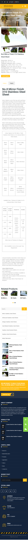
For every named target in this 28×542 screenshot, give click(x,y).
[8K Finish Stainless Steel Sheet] (23, 293)
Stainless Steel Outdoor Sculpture (14, 436)
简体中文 (17, 2)
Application (4, 460)
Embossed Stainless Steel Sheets (10, 317)
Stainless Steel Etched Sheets (9, 334)
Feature (4, 83)
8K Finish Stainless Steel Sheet (23, 298)
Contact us (4, 469)
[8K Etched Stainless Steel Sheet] (5, 345)
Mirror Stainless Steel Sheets (19, 20)
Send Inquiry (5, 76)
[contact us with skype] (25, 424)
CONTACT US (6, 394)
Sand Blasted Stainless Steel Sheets (10, 326)
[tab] (14, 313)
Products (8, 20)
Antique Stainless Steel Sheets (9, 322)
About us (4, 450)
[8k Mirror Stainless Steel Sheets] (4, 293)
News (3, 466)
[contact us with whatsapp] (25, 419)
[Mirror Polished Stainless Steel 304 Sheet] (5, 357)
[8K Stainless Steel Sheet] (14, 293)
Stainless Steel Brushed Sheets (9, 330)
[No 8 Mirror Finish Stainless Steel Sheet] (5, 374)
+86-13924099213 (11, 507)
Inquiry (11, 83)
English (11, 2)
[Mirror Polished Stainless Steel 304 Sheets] (5, 362)
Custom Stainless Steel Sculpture (14, 424)
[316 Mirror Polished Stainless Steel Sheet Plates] (5, 368)
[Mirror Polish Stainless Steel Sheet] (5, 351)
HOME (2, 20)
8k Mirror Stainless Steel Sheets (4, 298)
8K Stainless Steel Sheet (14, 298)
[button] (14, 338)
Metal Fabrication (6, 338)
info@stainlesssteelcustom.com (14, 525)
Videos (3, 463)
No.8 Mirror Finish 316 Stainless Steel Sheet (13, 22)
